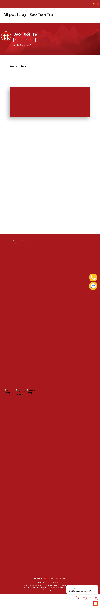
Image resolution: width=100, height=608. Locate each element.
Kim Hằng (12, 182)
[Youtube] (46, 568)
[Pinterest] (59, 568)
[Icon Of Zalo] (93, 286)
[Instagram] (55, 568)
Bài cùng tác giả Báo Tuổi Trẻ (24, 40)
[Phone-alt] (93, 277)
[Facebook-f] (42, 568)
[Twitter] (63, 568)
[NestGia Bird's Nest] (10, 4)
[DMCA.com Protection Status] (69, 256)
